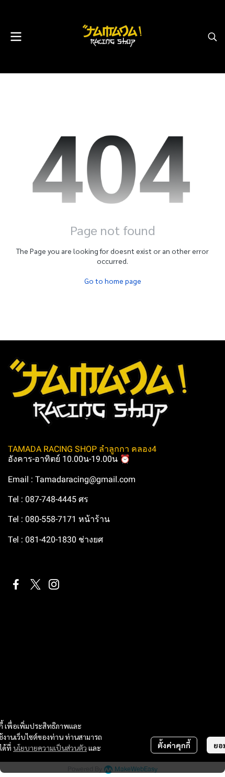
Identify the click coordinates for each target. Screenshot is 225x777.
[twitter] (35, 584)
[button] (212, 36)
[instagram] (54, 584)
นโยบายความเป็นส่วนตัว (50, 747)
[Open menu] (15, 36)
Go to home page (112, 280)
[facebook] (16, 584)
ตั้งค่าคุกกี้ (174, 745)
